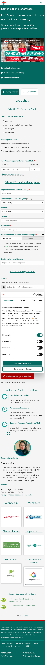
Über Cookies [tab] (37, 300)
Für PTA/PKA (31, 92)
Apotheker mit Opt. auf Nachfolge (18, 125)
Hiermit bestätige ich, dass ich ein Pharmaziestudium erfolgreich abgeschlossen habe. (21, 149)
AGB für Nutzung (8, 656)
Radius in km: (34, 164)
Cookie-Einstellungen (33, 656)
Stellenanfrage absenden (18, 376)
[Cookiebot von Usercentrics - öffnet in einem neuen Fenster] (33, 294)
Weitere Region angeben (14, 174)
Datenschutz (30, 652)
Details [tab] (22, 300)
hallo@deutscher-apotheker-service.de (16, 495)
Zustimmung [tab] (8, 300)
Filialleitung (9, 132)
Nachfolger (9, 128)
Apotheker (9, 121)
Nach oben (23, 616)
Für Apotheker (12, 92)
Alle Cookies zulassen (22, 363)
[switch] (40, 341)
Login (41, 2)
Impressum (6, 652)
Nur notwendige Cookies (23, 369)
